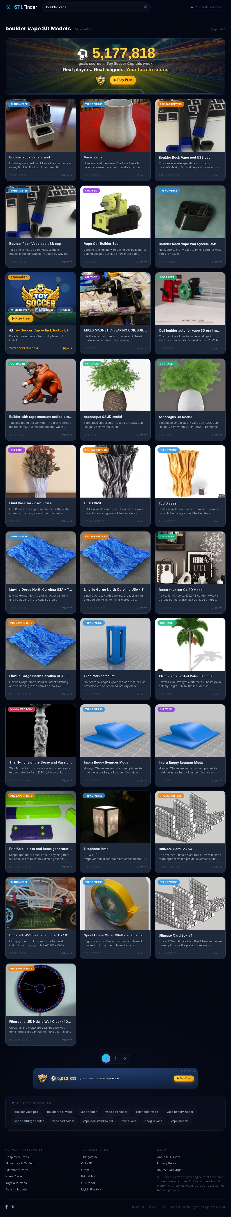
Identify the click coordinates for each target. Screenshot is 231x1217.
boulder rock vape (59, 1111)
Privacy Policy (167, 1163)
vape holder (89, 1111)
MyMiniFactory (91, 1189)
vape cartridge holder (29, 1121)
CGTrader (88, 1183)
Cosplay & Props (17, 1157)
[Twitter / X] (13, 1207)
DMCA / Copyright (169, 1170)
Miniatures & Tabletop (20, 1163)
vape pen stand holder (98, 1121)
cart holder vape (147, 1111)
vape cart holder (63, 1121)
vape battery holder (180, 1111)
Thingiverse (89, 1157)
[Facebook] (6, 1207)
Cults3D (86, 1163)
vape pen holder (116, 1111)
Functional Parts (16, 1170)
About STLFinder (168, 1157)
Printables (88, 1176)
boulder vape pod (26, 1111)
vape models (180, 1121)
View (65, 175)
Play (66, 348)
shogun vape (153, 1121)
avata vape (129, 1121)
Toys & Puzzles (16, 1183)
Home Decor (14, 1176)
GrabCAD (88, 1170)
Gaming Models (16, 1189)
